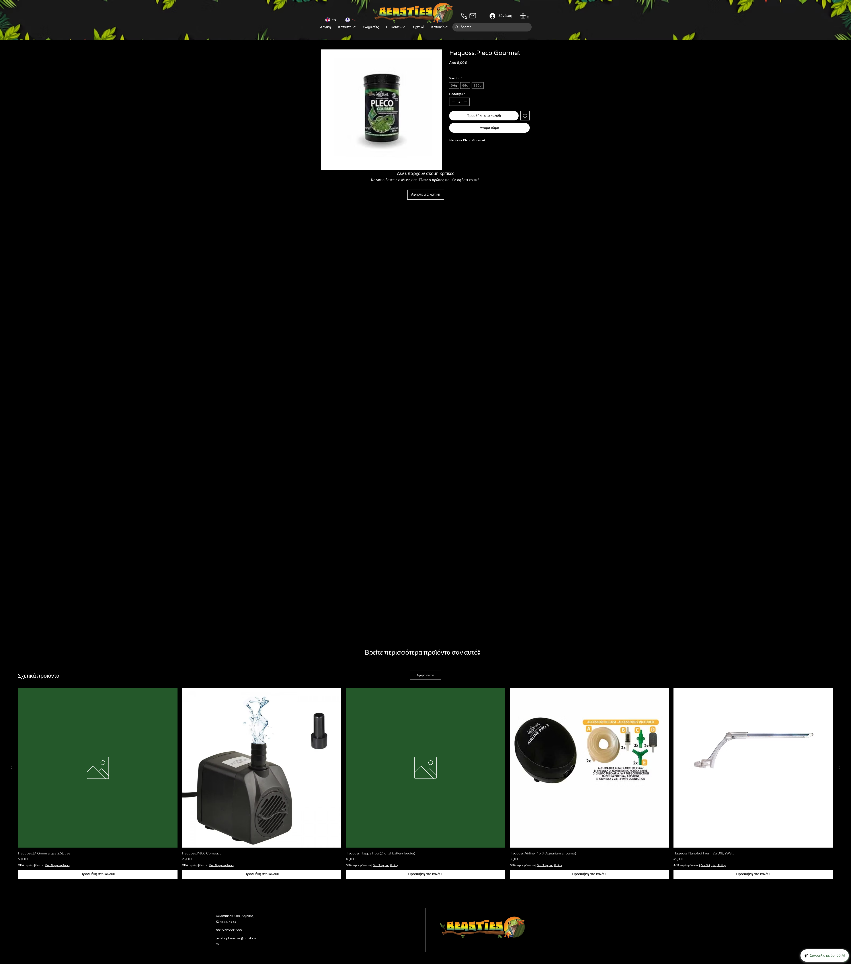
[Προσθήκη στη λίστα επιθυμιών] (525, 115)
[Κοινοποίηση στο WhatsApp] (460, 152)
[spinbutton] (459, 102)
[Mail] (472, 15)
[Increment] (466, 102)
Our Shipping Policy (495, 69)
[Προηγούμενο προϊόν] (11, 767)
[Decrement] (452, 102)
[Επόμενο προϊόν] (839, 767)
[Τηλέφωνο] (463, 15)
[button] (526, 15)
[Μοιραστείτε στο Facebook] (452, 152)
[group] (425, 783)
